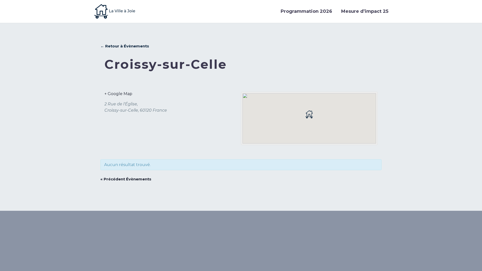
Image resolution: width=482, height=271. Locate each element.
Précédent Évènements (125, 179)
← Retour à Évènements (124, 46)
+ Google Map (118, 93)
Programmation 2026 (306, 11)
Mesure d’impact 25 (364, 11)
